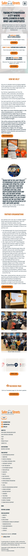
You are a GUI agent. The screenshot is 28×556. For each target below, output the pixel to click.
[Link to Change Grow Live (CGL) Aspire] (14, 364)
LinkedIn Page (6, 424)
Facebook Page (6, 422)
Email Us (5, 427)
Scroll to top (6, 537)
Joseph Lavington (10, 550)
